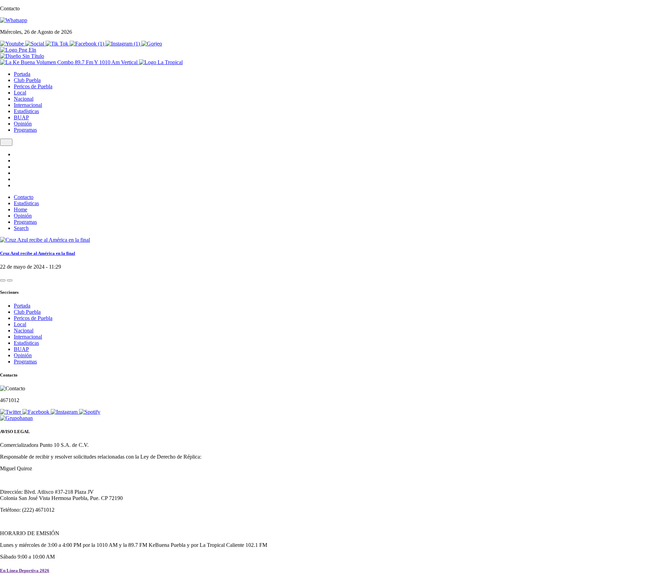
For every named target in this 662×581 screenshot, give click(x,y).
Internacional (28, 105)
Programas (25, 130)
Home (20, 209)
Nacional (23, 99)
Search (21, 228)
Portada (22, 74)
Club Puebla (27, 80)
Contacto (23, 197)
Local (20, 93)
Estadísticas (26, 111)
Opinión (23, 124)
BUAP (21, 117)
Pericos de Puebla (33, 86)
